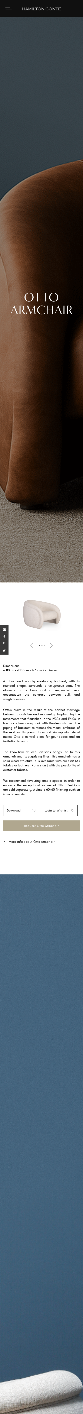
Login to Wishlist (55, 810)
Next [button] (51, 645)
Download (14, 810)
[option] (41, 616)
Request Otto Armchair (41, 826)
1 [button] (39, 645)
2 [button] (42, 645)
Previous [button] (32, 645)
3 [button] (44, 645)
